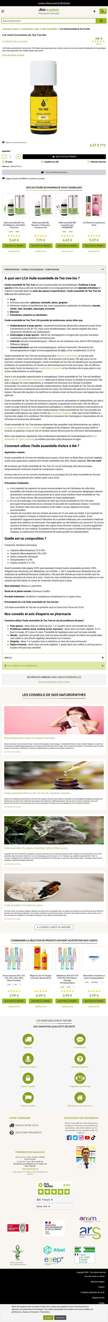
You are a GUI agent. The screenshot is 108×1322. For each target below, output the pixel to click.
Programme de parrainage (80, 1086)
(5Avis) (99, 44)
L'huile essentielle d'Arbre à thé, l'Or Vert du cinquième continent (37, 793)
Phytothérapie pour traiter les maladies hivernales (29, 738)
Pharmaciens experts (28, 1067)
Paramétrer (60, 1317)
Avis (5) (8, 657)
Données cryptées (28, 1086)
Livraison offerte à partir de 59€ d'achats (54, 3)
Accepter (48, 1317)
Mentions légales (97, 1281)
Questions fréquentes (80, 1067)
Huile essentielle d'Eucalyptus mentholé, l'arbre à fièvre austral (36, 848)
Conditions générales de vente (92, 1292)
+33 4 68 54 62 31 (30, 1169)
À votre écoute (80, 1047)
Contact (101, 1287)
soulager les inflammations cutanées (22, 427)
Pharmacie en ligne (10, 29)
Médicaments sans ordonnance (80, 1105)
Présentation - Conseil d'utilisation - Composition (31, 269)
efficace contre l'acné (67, 355)
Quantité (6, 151)
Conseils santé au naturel (55, 927)
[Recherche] (101, 21)
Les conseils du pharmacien (22, 665)
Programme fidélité (28, 1105)
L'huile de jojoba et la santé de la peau (23, 905)
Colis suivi (28, 1047)
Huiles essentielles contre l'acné (54, 681)
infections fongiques (61, 413)
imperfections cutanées (50, 368)
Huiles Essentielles (49, 29)
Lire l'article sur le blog (12, 752)
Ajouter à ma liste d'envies (16, 142)
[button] (3, 11)
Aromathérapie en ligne (30, 29)
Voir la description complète (13, 55)
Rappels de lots (98, 1297)
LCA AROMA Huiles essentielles (15, 41)
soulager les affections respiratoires (27, 379)
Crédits (101, 1303)
